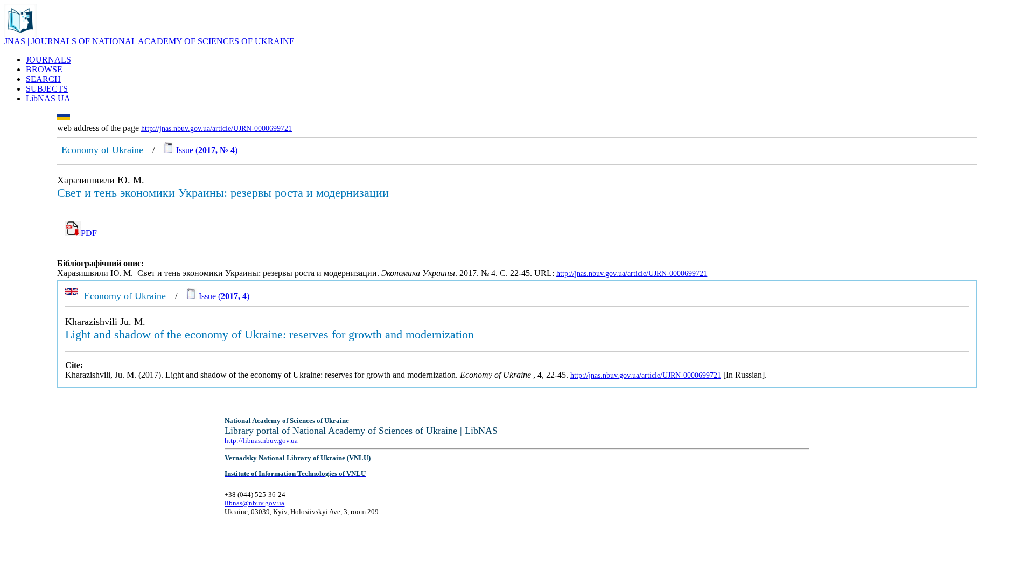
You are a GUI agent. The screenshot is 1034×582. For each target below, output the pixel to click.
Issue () (206, 150)
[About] (20, 33)
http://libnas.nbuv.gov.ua (261, 440)
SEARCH (43, 79)
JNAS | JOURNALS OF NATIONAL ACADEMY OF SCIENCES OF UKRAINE (149, 41)
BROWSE (44, 69)
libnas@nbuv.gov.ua (254, 503)
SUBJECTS (47, 88)
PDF (89, 233)
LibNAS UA (48, 98)
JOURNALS (48, 59)
